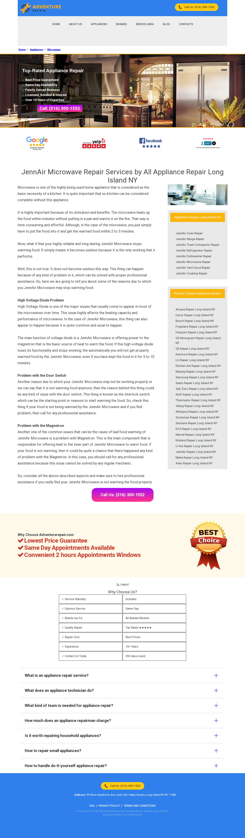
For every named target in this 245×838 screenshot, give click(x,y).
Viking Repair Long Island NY (195, 406)
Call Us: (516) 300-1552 (199, 7)
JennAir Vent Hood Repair (193, 267)
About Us (75, 24)
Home (56, 24)
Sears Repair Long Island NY (194, 383)
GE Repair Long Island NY (192, 348)
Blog (166, 24)
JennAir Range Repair (190, 239)
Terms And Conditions (140, 805)
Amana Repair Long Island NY (195, 309)
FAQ (92, 805)
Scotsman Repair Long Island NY (198, 417)
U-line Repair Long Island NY (194, 446)
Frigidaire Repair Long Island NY (197, 326)
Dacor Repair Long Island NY (195, 315)
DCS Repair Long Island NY (193, 429)
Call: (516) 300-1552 (60, 108)
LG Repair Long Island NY (192, 360)
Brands (121, 24)
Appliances (99, 24)
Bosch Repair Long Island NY (195, 321)
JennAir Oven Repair (189, 233)
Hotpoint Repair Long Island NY (196, 332)
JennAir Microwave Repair (193, 262)
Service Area (145, 24)
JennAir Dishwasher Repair (194, 256)
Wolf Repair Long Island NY (194, 394)
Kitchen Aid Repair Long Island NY (198, 366)
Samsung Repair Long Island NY (197, 377)
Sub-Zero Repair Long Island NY (197, 389)
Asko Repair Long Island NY (194, 463)
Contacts (186, 24)
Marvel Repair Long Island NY (195, 434)
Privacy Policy (109, 805)
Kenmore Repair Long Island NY (197, 354)
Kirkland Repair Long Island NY (196, 440)
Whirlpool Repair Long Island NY (197, 411)
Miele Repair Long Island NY (194, 457)
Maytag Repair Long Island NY (196, 371)
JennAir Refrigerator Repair (194, 250)
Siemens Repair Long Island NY (196, 423)
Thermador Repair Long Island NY (198, 400)
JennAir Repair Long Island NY (196, 452)
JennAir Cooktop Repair (191, 273)
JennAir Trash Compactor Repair (197, 244)
